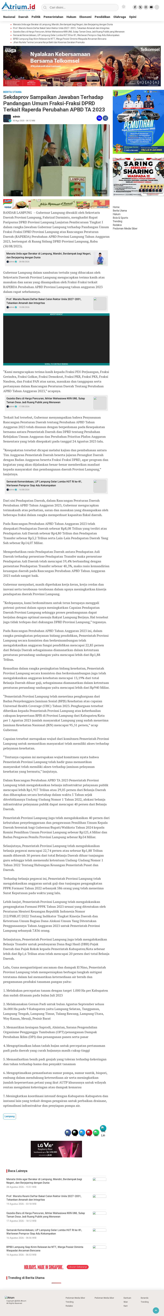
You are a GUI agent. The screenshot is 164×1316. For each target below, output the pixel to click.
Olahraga (119, 17)
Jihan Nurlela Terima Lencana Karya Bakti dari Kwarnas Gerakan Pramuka (49, 42)
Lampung (10, 1116)
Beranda (144, 1297)
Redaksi (117, 225)
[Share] (105, 118)
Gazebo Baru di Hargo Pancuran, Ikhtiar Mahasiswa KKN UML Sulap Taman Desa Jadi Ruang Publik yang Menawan (69, 31)
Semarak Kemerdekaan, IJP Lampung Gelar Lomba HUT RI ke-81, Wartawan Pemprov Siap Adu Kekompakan (66, 35)
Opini (132, 17)
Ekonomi (85, 17)
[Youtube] (151, 7)
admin (16, 117)
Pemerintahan (53, 17)
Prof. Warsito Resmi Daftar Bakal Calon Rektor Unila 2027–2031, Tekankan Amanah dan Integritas (61, 28)
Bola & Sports (120, 218)
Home (116, 207)
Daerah (23, 17)
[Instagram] (146, 7)
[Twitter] (140, 7)
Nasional (9, 17)
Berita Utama (120, 211)
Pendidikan (102, 17)
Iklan (126, 1301)
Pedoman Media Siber (125, 229)
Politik (36, 17)
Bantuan (127, 1297)
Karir (126, 1305)
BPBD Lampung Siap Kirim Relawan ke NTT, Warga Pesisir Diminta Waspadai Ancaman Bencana (59, 39)
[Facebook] (135, 7)
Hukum (71, 17)
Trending (117, 221)
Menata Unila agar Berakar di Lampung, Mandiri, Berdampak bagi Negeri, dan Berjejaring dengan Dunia (63, 24)
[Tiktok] (156, 7)
